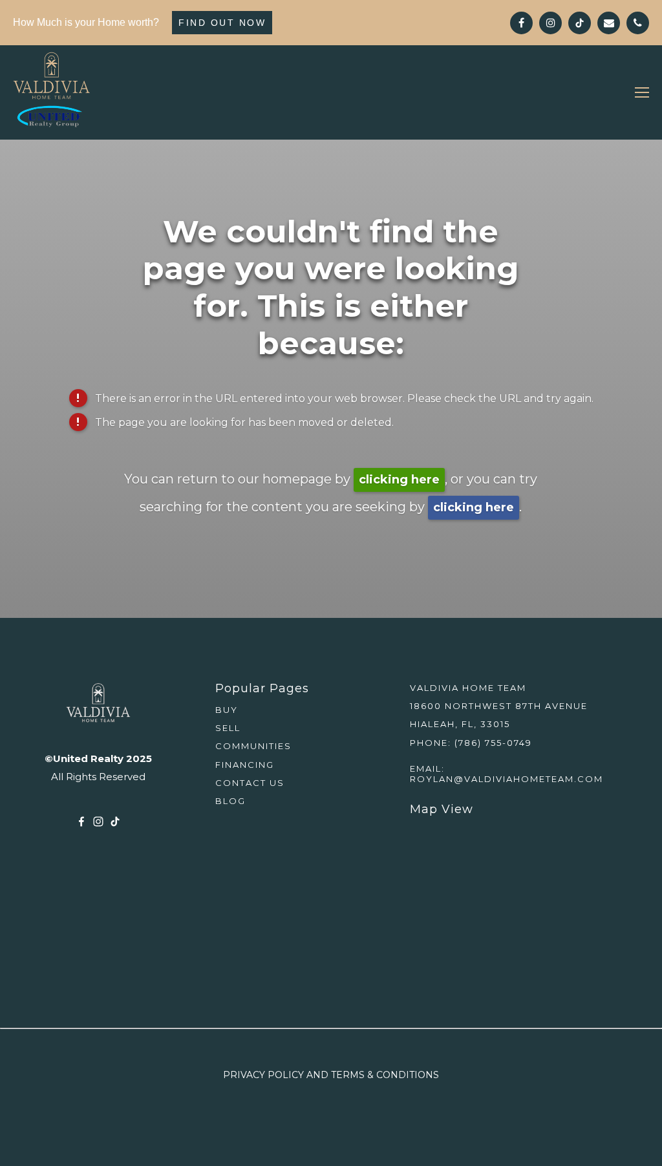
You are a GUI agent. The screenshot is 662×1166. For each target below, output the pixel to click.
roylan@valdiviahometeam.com (506, 779)
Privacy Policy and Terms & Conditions (331, 1075)
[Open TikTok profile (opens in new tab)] (579, 23)
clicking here (399, 479)
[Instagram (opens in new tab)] (98, 821)
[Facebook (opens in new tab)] (81, 821)
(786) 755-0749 (493, 742)
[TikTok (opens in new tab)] (115, 821)
